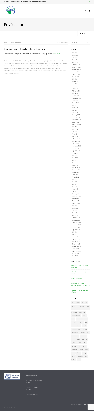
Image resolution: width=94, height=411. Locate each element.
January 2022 (76, 167)
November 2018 (76, 246)
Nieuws (8, 61)
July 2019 (74, 232)
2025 (19, 61)
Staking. (81, 349)
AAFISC (78, 303)
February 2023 (76, 139)
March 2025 (75, 88)
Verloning (34, 71)
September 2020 (76, 203)
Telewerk (58, 68)
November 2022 (76, 146)
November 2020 (76, 198)
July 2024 (74, 105)
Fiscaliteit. (82, 332)
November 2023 (76, 120)
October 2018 (75, 249)
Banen (73, 319)
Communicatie (38, 61)
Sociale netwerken (19, 68)
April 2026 (74, 60)
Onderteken (7, 66)
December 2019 (76, 222)
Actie (22, 61)
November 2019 (76, 225)
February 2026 (76, 65)
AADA (73, 303)
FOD (25, 63)
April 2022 (74, 163)
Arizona (84, 315)
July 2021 (74, 179)
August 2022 (75, 153)
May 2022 (74, 160)
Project (46, 66)
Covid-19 (81, 322)
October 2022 (75, 148)
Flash (22, 63)
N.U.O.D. (59, 63)
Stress (73, 353)
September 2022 (76, 151)
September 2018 (76, 251)
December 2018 (76, 244)
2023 (16, 61)
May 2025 (74, 84)
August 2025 (75, 77)
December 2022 (76, 143)
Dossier (56, 61)
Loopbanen (84, 339)
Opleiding (74, 346)
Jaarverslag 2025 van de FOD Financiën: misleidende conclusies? (80, 284)
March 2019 (75, 237)
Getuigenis (39, 63)
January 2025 (76, 93)
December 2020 (76, 196)
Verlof (86, 356)
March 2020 (75, 215)
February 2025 (76, 91)
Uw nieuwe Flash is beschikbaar (25, 49)
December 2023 (76, 117)
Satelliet (55, 66)
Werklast (74, 360)
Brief (31, 61)
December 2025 (76, 67)
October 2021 (75, 175)
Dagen (47, 61)
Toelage (84, 353)
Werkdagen (62, 71)
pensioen (84, 346)
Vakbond (21, 71)
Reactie (50, 66)
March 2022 (75, 165)
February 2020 (76, 218)
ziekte (79, 360)
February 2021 (76, 191)
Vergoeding (80, 356)
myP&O (73, 343)
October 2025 (75, 72)
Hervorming (83, 336)
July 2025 (74, 79)
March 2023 (75, 136)
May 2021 (74, 184)
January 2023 (76, 141)
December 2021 (76, 170)
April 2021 (74, 186)
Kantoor (54, 63)
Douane (79, 326)
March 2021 (75, 189)
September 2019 (76, 230)
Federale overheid (9, 63)
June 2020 (75, 208)
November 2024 (76, 98)
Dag (44, 61)
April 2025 (74, 86)
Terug (12, 71)
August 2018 (75, 253)
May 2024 (74, 110)
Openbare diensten (30, 66)
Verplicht (39, 71)
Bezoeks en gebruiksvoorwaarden (80, 404)
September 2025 (76, 74)
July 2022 (74, 155)
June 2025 (75, 81)
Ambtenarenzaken (76, 315)
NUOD (65, 63)
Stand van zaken (34, 68)
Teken (54, 68)
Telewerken (7, 71)
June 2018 (75, 256)
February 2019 (76, 239)
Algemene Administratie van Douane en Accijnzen (80, 308)
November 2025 (76, 69)
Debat (51, 61)
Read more (56, 54)
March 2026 (75, 62)
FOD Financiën (31, 63)
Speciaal (27, 68)
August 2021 (75, 177)
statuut (86, 349)
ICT (72, 339)
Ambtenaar (74, 312)
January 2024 (76, 115)
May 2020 (74, 210)
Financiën (17, 63)
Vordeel (52, 71)
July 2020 (74, 206)
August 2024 (75, 103)
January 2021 (76, 194)
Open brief (21, 66)
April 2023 (74, 134)
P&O (79, 346)
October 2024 (75, 100)
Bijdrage (27, 61)
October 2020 (75, 201)
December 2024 (76, 96)
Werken (6, 73)
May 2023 (74, 131)
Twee (16, 71)
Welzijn (57, 71)
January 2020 (76, 220)
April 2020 (74, 213)
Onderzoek (14, 66)
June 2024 (75, 108)
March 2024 (75, 112)
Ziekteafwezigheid (14, 73)
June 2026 (75, 55)
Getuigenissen (47, 63)
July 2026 (74, 53)
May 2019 (74, 234)
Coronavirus (74, 322)
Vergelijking (27, 71)
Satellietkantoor (8, 68)
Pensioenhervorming (76, 278)
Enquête (61, 61)
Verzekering (46, 71)
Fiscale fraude (75, 332)
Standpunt (43, 68)
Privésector (39, 66)
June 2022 (75, 158)
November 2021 (76, 172)
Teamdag (48, 68)
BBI (77, 319)
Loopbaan (77, 339)
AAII (82, 303)
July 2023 (74, 127)
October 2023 (75, 122)
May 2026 (74, 57)
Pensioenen (74, 349)
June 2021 (75, 182)
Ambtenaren (82, 312)
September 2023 (76, 124)
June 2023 (75, 129)
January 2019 (76, 241)
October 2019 (75, 227)
